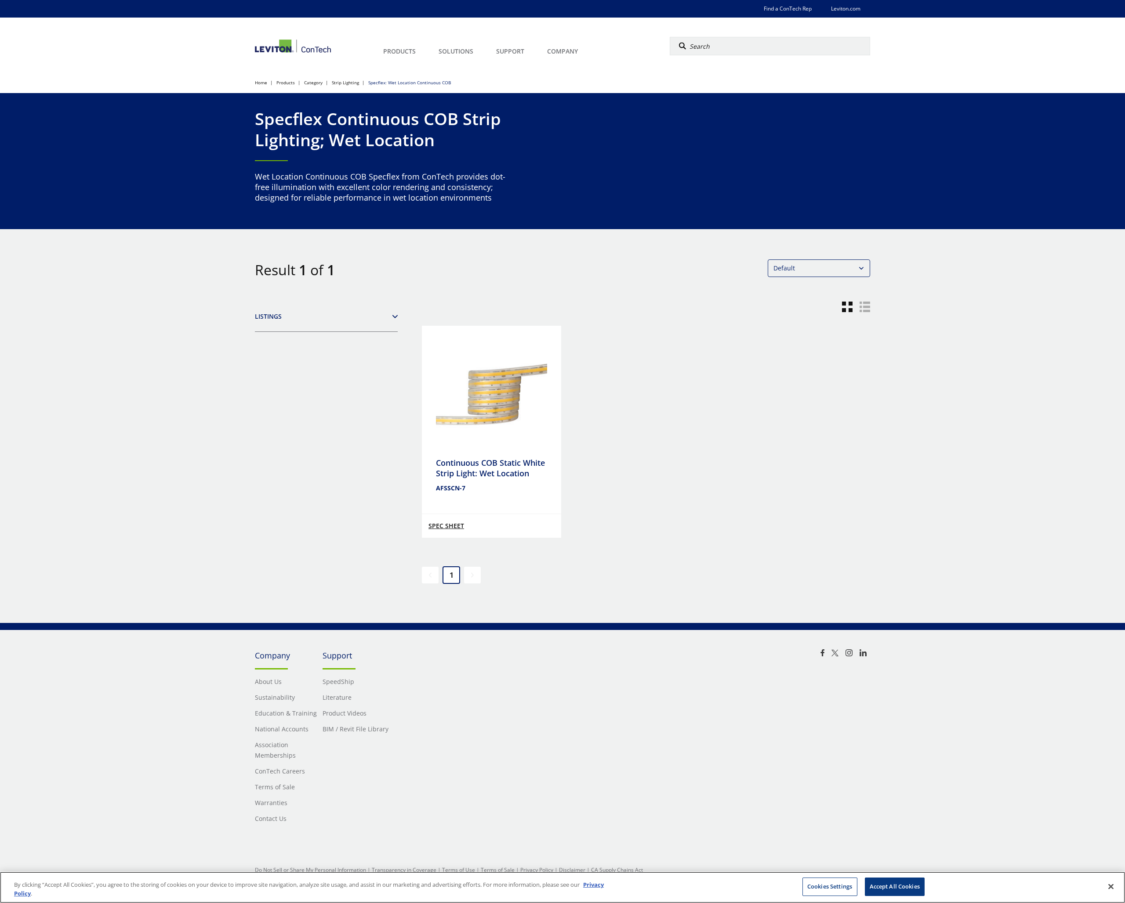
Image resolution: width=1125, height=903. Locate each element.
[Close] (1111, 886)
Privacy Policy (536, 870)
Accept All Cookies (895, 886)
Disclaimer (572, 870)
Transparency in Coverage (404, 870)
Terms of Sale (498, 870)
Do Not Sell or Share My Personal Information (310, 870)
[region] (562, 887)
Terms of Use (458, 870)
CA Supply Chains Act (617, 870)
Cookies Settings (829, 886)
